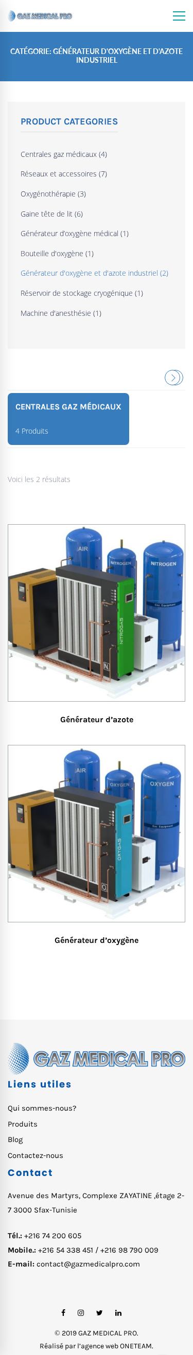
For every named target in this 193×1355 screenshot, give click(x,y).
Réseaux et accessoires (64, 174)
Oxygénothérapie (53, 194)
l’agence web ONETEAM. (115, 1346)
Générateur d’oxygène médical (75, 233)
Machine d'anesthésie (61, 313)
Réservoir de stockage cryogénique (82, 293)
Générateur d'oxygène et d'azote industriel (94, 273)
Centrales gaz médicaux (64, 154)
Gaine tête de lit (52, 214)
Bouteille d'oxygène (57, 253)
